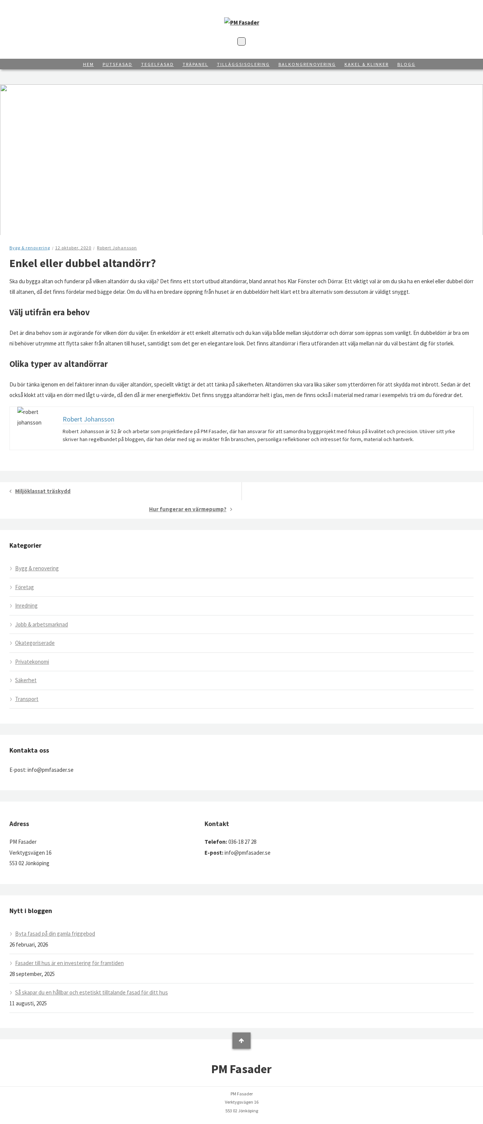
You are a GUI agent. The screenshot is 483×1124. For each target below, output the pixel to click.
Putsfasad (117, 64)
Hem (88, 64)
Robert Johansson (117, 247)
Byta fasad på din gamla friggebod (55, 933)
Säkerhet (26, 680)
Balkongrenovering (307, 64)
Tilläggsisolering (243, 64)
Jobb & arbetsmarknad (41, 624)
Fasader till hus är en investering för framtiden (69, 963)
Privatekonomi (32, 661)
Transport (26, 698)
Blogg (406, 64)
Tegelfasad (157, 64)
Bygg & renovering (29, 247)
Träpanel (195, 64)
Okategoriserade (35, 642)
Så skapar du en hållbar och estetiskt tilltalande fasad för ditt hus (91, 992)
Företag (24, 587)
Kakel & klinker (367, 64)
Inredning (26, 605)
